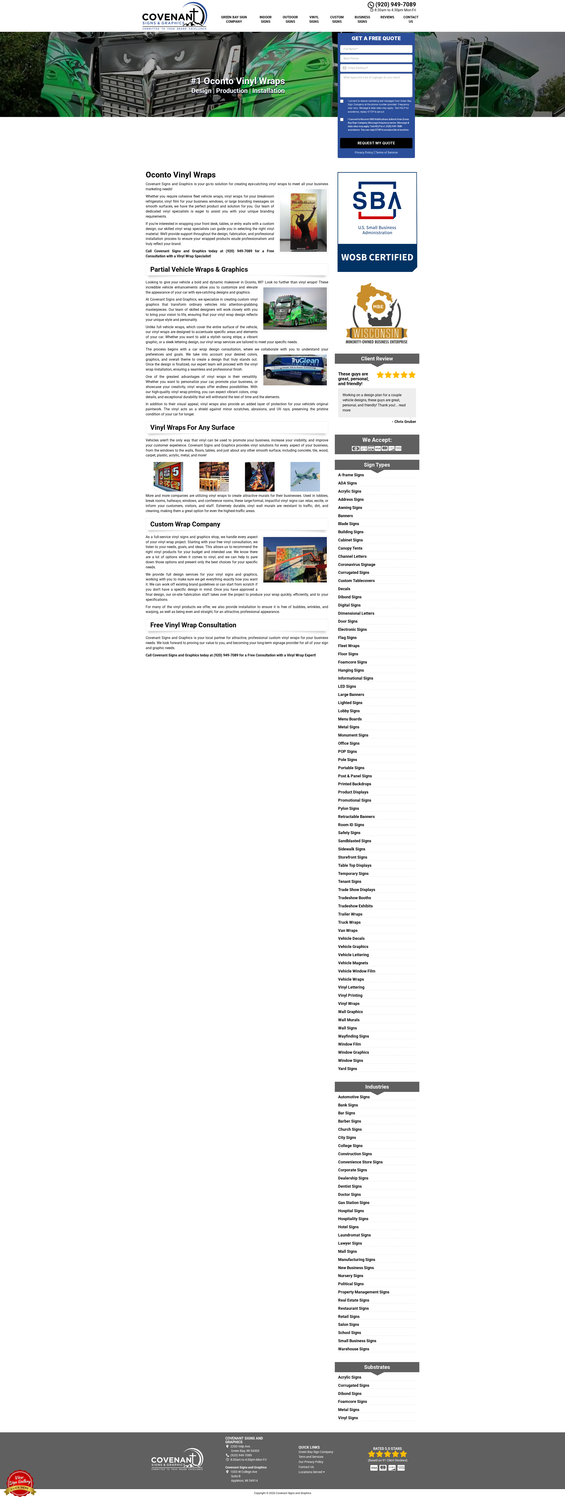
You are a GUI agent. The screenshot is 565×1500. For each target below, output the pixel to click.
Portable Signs (351, 767)
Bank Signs (348, 1105)
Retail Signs (349, 1316)
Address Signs (351, 499)
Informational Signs (355, 678)
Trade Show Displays (356, 889)
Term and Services (311, 1457)
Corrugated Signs (353, 572)
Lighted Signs (350, 702)
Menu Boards (350, 719)
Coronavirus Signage (356, 564)
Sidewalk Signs (351, 849)
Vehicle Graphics (353, 946)
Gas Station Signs (353, 1202)
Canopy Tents (350, 548)
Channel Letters (352, 556)
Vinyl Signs (314, 19)
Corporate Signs (352, 1170)
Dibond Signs (350, 597)
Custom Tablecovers (356, 580)
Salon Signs (348, 1324)
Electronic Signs (352, 629)
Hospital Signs (351, 1210)
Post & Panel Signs (355, 776)
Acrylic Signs (349, 491)
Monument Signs (353, 735)
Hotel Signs (348, 1227)
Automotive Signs (354, 1097)
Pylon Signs (348, 808)
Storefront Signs (352, 857)
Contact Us (410, 19)
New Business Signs (356, 1267)
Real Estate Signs (353, 1300)
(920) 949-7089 (395, 4)
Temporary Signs (353, 873)
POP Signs (347, 751)
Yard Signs (347, 1068)
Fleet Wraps (349, 645)
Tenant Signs (349, 881)
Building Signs (350, 532)
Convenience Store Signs (360, 1162)
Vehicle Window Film (356, 971)
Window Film (349, 1044)
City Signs (347, 1137)
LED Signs (347, 686)
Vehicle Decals (351, 938)
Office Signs (349, 743)
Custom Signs (337, 19)
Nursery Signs (350, 1275)
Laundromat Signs (354, 1235)
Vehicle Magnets (353, 963)
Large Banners (351, 694)
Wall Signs (347, 1028)
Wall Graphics (350, 1011)
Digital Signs (349, 605)
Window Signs (350, 1060)
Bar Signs (346, 1113)
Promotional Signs (354, 800)
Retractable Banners (356, 816)
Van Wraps (348, 930)
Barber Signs (349, 1121)
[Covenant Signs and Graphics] (177, 1459)
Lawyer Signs (350, 1243)
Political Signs (351, 1283)
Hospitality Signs (353, 1218)
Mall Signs (347, 1251)
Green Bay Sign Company (234, 19)
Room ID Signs (351, 824)
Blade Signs (348, 523)
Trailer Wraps (350, 914)
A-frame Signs (351, 475)
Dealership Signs (353, 1178)
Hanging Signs (351, 670)
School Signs (349, 1332)
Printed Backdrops (354, 784)
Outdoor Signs (290, 19)
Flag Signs (347, 637)
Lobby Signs (349, 711)
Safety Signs (349, 832)
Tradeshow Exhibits (355, 906)
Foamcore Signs (352, 662)
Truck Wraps (349, 922)
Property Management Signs (363, 1292)
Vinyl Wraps (349, 1003)
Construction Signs (355, 1153)
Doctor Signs (349, 1194)
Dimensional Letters (356, 613)
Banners (345, 515)
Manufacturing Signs (356, 1259)
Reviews (387, 17)
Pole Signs (347, 759)
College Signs (350, 1145)
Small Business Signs (357, 1340)
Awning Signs (350, 507)
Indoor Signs (266, 19)
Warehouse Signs (353, 1349)
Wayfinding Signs (353, 1036)
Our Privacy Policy (311, 1462)
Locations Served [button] (311, 1472)
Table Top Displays (354, 865)
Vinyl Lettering (351, 987)
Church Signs (350, 1129)
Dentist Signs (350, 1186)
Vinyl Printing (350, 995)
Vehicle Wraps (351, 979)
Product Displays (353, 792)
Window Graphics (353, 1052)
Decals (344, 588)
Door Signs (348, 621)
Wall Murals (349, 1020)
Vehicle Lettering (353, 954)
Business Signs (362, 19)
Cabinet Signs (350, 540)
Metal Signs (348, 727)
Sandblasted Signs (354, 841)
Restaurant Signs (353, 1308)
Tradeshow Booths (354, 897)
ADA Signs (347, 483)
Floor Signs (348, 654)
